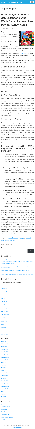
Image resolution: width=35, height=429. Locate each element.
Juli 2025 (3, 362)
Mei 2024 (3, 396)
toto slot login (4, 308)
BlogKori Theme (17, 427)
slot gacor (24, 53)
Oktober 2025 (4, 354)
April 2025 (3, 370)
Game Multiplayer (5, 406)
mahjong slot (4, 295)
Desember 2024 (4, 381)
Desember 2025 (4, 349)
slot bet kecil (4, 318)
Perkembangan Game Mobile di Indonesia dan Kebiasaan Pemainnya (17, 259)
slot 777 (3, 324)
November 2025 (4, 352)
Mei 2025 (3, 367)
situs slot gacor (4, 311)
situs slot (3, 298)
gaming (12, 240)
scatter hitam (4, 321)
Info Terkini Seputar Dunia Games (12, 2)
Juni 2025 (3, 365)
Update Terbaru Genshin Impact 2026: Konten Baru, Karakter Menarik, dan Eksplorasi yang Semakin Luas (15, 271)
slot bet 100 (4, 288)
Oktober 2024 (4, 383)
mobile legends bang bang (7, 417)
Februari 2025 (4, 375)
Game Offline (4, 409)
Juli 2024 (3, 391)
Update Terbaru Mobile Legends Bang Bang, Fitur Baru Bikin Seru (17, 274)
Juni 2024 (3, 394)
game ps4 (21, 238)
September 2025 (5, 357)
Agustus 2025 (4, 360)
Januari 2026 (4, 346)
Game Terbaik (5, 240)
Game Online (4, 412)
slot (2, 331)
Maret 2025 (4, 373)
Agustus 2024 (4, 389)
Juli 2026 (3, 341)
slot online (3, 305)
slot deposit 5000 (5, 314)
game (2, 404)
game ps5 (28, 238)
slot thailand (4, 301)
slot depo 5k (4, 291)
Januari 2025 (4, 378)
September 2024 (5, 386)
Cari (2, 248)
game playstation (13, 238)
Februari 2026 (4, 344)
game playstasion (5, 414)
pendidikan (3, 420)
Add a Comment (7, 244)
